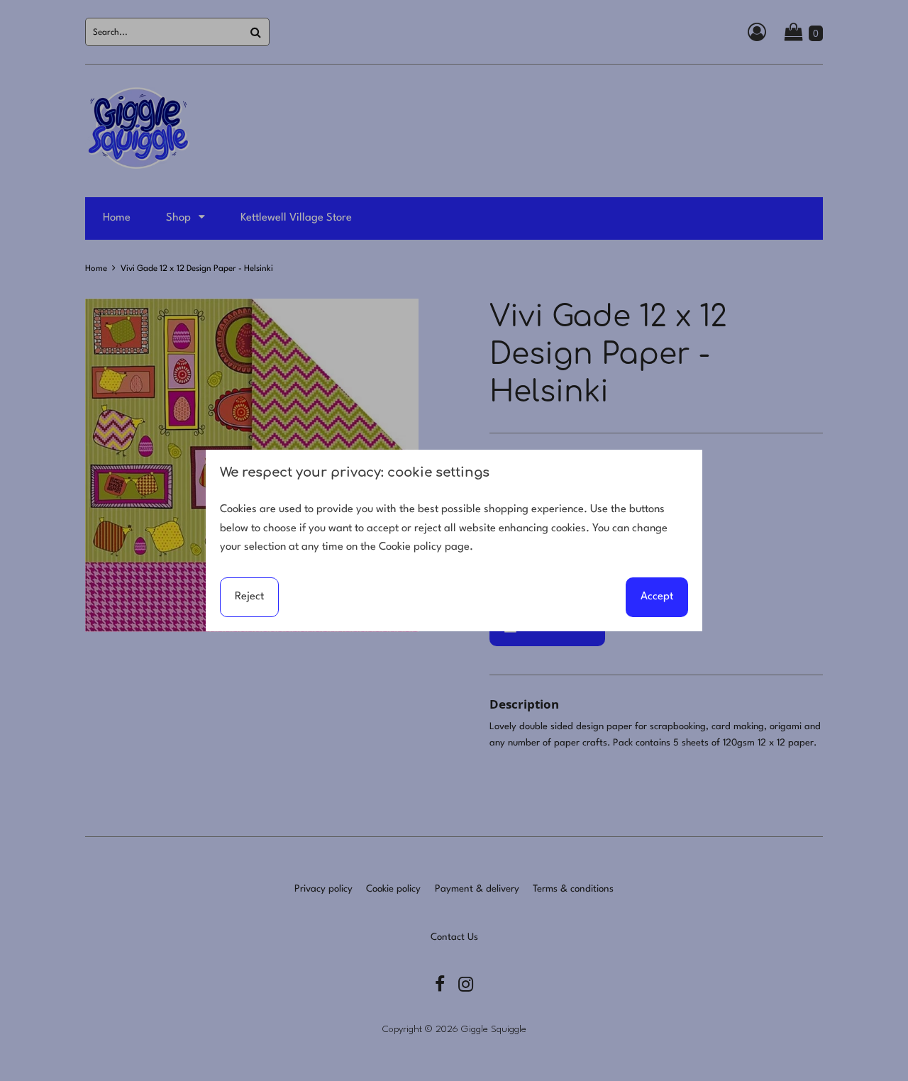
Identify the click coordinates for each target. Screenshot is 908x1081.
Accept (657, 596)
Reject (249, 596)
